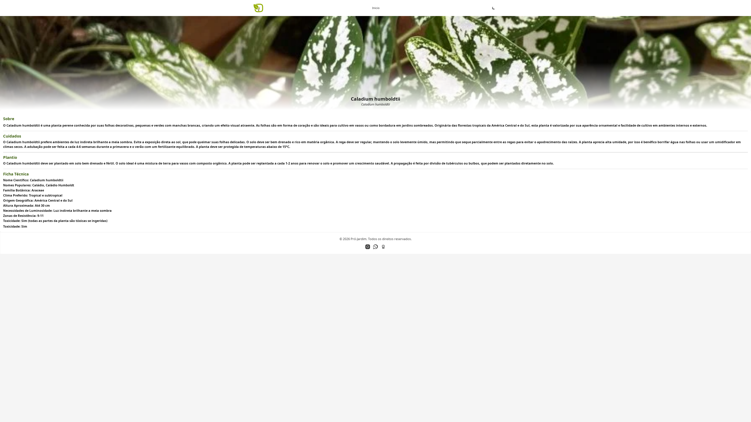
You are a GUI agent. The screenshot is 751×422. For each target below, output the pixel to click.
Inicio (375, 8)
